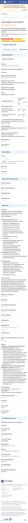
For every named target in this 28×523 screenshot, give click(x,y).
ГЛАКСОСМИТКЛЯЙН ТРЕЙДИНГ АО (10, 456)
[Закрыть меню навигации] (25, 520)
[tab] (10, 49)
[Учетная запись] (26, 2)
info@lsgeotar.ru (4, 492)
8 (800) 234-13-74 (5, 489)
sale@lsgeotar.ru (16, 489)
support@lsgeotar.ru (5, 496)
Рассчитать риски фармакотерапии (9, 327)
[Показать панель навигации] (2, 2)
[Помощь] (23, 2)
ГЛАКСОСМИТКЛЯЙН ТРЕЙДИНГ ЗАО (10, 65)
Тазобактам (13, 77)
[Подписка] (20, 2)
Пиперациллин (4, 77)
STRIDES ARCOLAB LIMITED (8, 446)
